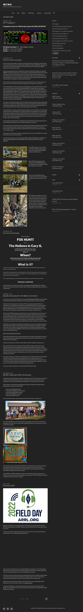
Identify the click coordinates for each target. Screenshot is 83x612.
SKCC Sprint (56, 96)
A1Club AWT (56, 112)
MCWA (7, 4)
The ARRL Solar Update (60, 85)
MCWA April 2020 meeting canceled (60, 38)
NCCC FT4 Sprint (58, 167)
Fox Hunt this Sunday (11, 233)
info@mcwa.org (28, 583)
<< (52, 53)
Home (13, 13)
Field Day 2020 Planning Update (59, 43)
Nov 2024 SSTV (57, 183)
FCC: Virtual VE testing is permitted (59, 36)
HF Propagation (9, 23)
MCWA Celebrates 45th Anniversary (17, 375)
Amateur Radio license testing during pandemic (62, 26)
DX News (54, 174)
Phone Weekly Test (58, 104)
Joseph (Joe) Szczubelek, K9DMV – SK (60, 33)
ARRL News (55, 57)
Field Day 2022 (9, 486)
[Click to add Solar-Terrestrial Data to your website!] (25, 43)
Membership (31, 13)
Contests (54, 93)
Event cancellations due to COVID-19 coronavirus (62, 40)
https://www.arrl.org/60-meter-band (11, 333)
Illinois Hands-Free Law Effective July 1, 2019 (61, 50)
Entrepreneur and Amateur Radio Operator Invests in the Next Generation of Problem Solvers (65, 63)
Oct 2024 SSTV (57, 191)
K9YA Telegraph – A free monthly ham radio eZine (62, 31)
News (18, 13)
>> (58, 53)
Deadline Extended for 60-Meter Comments (20, 296)
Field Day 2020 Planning (57, 45)
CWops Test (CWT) (58, 120)
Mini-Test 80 (56, 135)
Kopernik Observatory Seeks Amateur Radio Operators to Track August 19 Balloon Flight (64, 75)
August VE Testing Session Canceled (60, 28)
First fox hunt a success (12, 60)
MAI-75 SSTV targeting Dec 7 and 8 (64, 209)
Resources (39, 13)
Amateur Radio (47, 13)
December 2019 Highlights (57, 48)
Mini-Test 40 (56, 128)
